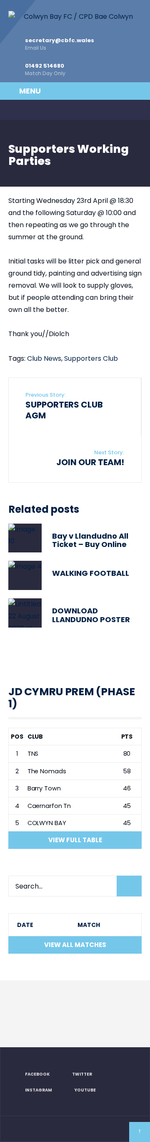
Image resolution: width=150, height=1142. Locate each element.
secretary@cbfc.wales (59, 43)
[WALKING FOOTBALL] (25, 575)
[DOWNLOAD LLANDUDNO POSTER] (25, 613)
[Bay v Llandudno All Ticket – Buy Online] (25, 538)
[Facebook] (13, 110)
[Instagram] (47, 110)
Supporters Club (91, 358)
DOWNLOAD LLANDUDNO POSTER (91, 615)
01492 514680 (45, 69)
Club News (44, 358)
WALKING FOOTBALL (90, 573)
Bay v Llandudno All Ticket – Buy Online (90, 540)
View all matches (75, 944)
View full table (75, 840)
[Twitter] (30, 110)
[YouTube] (64, 110)
